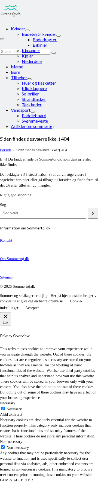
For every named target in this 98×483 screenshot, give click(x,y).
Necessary (14, 409)
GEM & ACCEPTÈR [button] (16, 480)
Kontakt (6, 240)
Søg (3, 205)
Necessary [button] (7, 403)
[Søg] (93, 213)
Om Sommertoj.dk (14, 259)
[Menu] (2, 39)
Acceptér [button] (32, 308)
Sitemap (6, 277)
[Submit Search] (53, 53)
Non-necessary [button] (11, 442)
